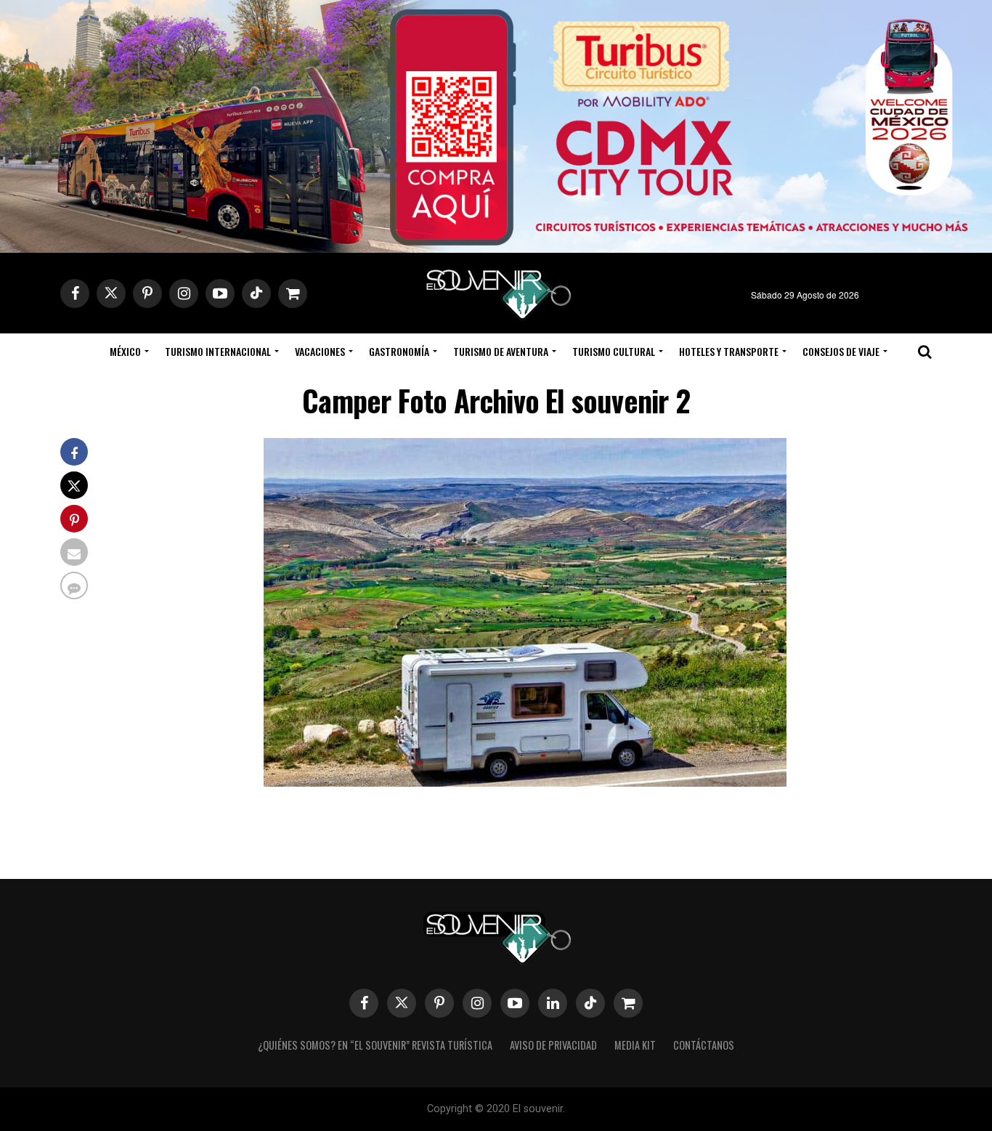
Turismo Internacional (218, 351)
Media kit (635, 1045)
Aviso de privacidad (553, 1045)
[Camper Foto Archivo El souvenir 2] (525, 782)
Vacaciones (320, 351)
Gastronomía (399, 351)
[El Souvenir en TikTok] (590, 1003)
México (125, 351)
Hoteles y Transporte (728, 351)
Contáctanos (703, 1045)
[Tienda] (628, 1003)
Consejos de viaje (840, 351)
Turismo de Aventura (500, 351)
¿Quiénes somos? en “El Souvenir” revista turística (375, 1045)
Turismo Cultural (613, 351)
